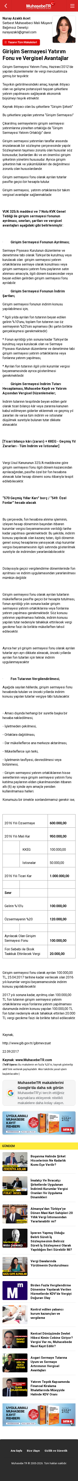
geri (5, 6)
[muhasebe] (39, 9)
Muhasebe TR (19, 1463)
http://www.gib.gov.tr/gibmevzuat (26, 1043)
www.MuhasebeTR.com (33, 1060)
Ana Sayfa (16, 1450)
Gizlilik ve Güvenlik (56, 1450)
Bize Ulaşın (33, 1450)
